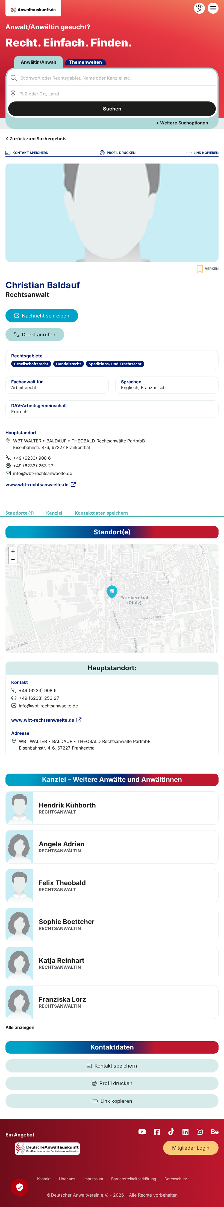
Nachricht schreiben (45, 316)
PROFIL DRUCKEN (121, 153)
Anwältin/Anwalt (38, 62)
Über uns (67, 1178)
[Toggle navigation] (213, 8)
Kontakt (44, 1178)
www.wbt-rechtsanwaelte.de (37, 484)
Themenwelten (85, 62)
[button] (112, 592)
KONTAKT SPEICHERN (30, 153)
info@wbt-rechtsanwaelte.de (42, 473)
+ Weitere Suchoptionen (182, 123)
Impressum (93, 1178)
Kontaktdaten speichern (101, 513)
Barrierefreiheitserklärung (133, 1178)
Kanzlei (54, 513)
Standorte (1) (19, 513)
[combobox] (112, 78)
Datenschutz (175, 1178)
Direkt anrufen (38, 334)
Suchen (112, 109)
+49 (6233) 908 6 (32, 458)
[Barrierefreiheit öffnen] (199, 8)
